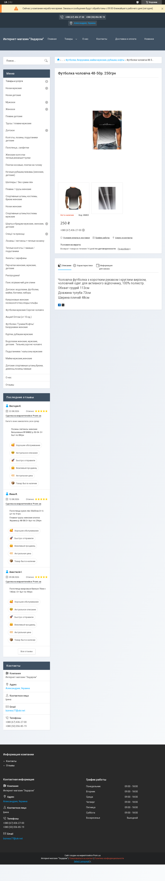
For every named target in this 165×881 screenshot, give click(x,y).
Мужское (10, 102)
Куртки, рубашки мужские (19, 334)
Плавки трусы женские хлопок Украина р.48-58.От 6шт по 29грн (25, 519)
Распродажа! (13, 275)
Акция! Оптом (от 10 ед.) (19, 317)
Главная (52, 39)
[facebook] (59, 305)
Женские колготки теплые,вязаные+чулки (18, 156)
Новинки (149, 39)
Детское (10, 130)
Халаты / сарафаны (16, 258)
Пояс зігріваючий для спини (20, 282)
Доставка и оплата (125, 39)
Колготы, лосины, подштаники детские (22, 139)
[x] (63, 305)
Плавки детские (14, 116)
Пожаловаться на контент (81, 858)
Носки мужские (14, 88)
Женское (10, 109)
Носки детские (13, 95)
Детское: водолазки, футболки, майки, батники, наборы (22, 291)
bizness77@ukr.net (15, 710)
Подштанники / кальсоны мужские (24, 351)
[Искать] (46, 61)
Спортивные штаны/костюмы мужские (21, 215)
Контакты (101, 39)
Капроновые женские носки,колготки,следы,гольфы (22, 301)
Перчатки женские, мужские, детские (21, 267)
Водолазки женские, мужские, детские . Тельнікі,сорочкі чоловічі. (24, 343)
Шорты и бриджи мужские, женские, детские (25, 225)
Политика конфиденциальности (109, 858)
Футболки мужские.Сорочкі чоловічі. (25, 310)
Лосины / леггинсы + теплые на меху (25, 241)
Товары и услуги (14, 81)
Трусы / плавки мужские (18, 123)
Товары (69, 39)
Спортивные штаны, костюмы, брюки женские (21, 198)
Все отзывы (27, 651)
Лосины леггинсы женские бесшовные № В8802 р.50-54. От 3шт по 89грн (27, 432)
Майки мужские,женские (19, 358)
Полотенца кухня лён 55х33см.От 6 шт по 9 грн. (26, 512)
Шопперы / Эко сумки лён (19, 182)
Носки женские (14, 206)
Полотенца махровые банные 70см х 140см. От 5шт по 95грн (27, 590)
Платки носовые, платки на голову (24, 165)
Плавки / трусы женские (18, 189)
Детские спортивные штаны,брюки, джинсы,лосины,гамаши (24, 367)
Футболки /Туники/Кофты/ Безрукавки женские (20, 326)
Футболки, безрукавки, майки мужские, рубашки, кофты (95, 60)
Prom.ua (97, 855)
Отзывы (10, 384)
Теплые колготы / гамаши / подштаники (20, 249)
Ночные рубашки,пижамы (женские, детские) (25, 173)
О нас (85, 39)
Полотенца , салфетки (17, 147)
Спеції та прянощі (15, 234)
